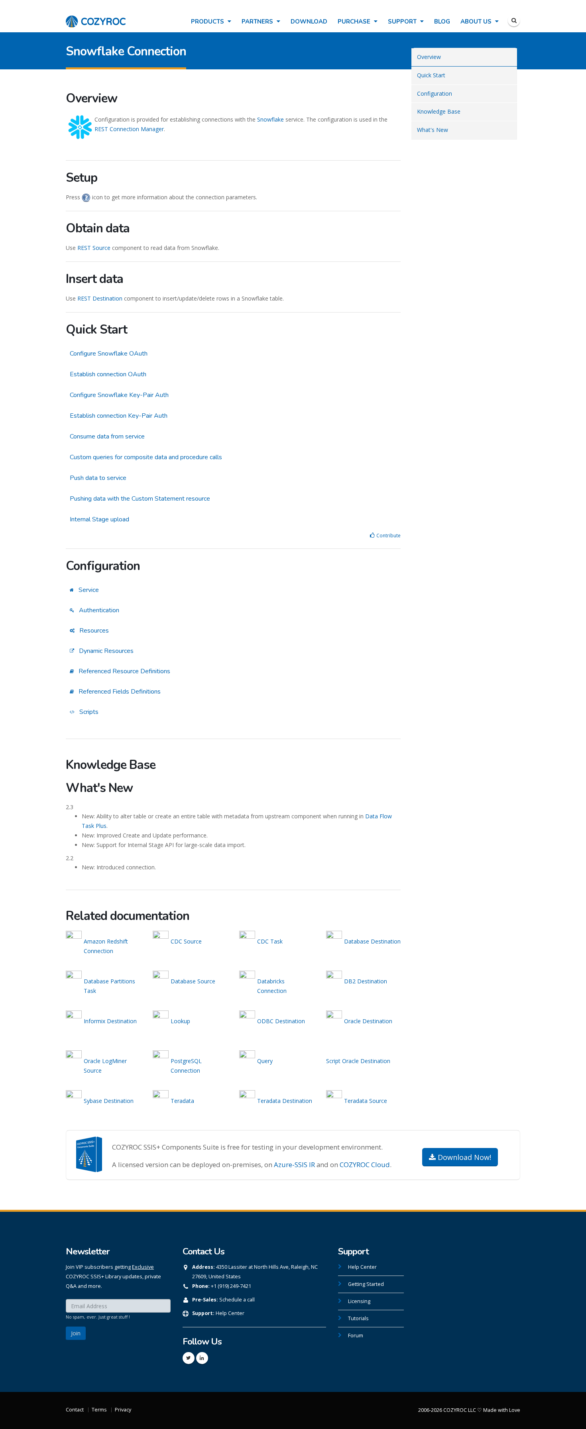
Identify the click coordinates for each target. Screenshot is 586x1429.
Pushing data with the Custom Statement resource (140, 498)
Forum (355, 1335)
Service (88, 590)
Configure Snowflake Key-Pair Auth (119, 395)
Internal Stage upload (99, 519)
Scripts (88, 712)
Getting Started (366, 1284)
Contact (75, 1409)
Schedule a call (237, 1299)
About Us (476, 22)
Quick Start (431, 75)
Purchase (355, 22)
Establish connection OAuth (108, 374)
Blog (442, 22)
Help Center (230, 1313)
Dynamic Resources (105, 651)
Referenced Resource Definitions (123, 671)
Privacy (123, 1409)
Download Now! (463, 1157)
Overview (429, 57)
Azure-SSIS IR (294, 1164)
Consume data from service (107, 436)
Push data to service (98, 478)
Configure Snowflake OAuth (108, 353)
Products (208, 22)
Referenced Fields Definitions (119, 691)
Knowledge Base (438, 111)
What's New (432, 130)
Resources (93, 630)
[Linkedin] (202, 1358)
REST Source (93, 248)
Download (309, 22)
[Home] (96, 17)
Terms (99, 1409)
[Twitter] (189, 1358)
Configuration (434, 93)
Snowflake (270, 119)
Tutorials (358, 1318)
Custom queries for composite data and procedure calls (146, 457)
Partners (258, 22)
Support (403, 22)
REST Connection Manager (129, 129)
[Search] (514, 20)
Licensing (359, 1301)
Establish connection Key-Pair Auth (118, 415)
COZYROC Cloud (365, 1164)
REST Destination (99, 298)
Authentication (98, 610)
